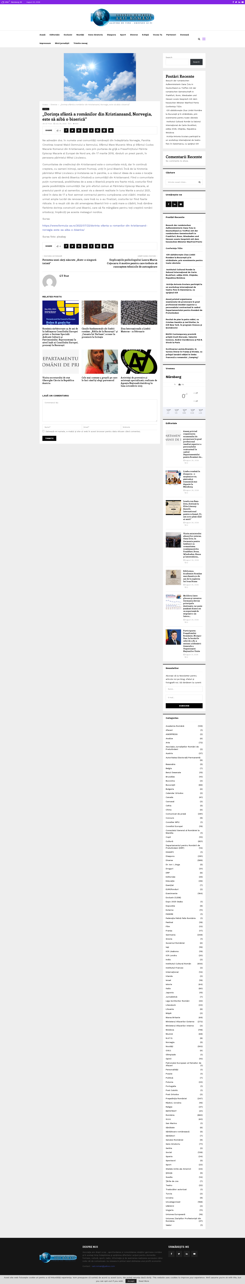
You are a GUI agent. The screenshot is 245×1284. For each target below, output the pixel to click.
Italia (168, 988)
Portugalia (171, 1086)
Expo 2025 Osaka (174, 901)
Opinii (168, 1059)
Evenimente (171, 893)
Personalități (172, 1069)
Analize (169, 738)
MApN (168, 1013)
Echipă (145, 35)
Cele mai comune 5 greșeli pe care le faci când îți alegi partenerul (99, 379)
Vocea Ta (157, 35)
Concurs (170, 818)
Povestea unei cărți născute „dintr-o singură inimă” (69, 261)
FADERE (169, 914)
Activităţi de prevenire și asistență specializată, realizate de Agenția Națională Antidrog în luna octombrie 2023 (139, 381)
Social (169, 1152)
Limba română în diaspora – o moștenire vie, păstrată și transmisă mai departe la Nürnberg (191, 479)
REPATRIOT (171, 1111)
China (168, 810)
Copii (168, 837)
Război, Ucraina (173, 1103)
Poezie (169, 1074)
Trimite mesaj (80, 43)
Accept (131, 1281)
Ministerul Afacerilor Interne (180, 1026)
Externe (169, 910)
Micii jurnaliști (62, 43)
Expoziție (170, 906)
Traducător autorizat (176, 1189)
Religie (169, 1107)
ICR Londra (171, 955)
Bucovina (170, 781)
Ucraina (169, 1198)
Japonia (170, 992)
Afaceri (169, 730)
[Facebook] (171, 1254)
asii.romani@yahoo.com (103, 1266)
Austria (169, 753)
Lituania (170, 1009)
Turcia (169, 1194)
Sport (123, 35)
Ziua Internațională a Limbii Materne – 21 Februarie (135, 330)
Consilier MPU (172, 822)
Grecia (169, 939)
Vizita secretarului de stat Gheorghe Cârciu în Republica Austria (58, 380)
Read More (144, 1281)
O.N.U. (168, 1050)
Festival (169, 922)
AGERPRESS (172, 734)
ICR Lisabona (172, 951)
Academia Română (175, 726)
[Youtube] (194, 1254)
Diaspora (111, 35)
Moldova (170, 1030)
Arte (168, 742)
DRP (168, 873)
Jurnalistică (171, 997)
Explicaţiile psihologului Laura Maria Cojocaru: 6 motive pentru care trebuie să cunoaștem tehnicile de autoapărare (132, 263)
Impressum (45, 43)
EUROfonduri (172, 889)
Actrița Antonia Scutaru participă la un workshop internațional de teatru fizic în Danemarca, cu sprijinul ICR (183, 140)
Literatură (171, 1005)
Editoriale (55, 35)
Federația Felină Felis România (181, 918)
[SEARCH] (200, 182)
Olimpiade (171, 1054)
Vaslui (168, 1225)
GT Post (48, 124)
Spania (169, 1156)
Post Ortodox (172, 1094)
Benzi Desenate (173, 772)
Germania (170, 935)
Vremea (170, 368)
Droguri (169, 868)
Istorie (169, 984)
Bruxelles (170, 777)
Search (169, 57)
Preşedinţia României (176, 1098)
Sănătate (170, 1127)
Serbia (169, 1148)
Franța (169, 931)
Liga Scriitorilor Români (177, 1001)
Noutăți (80, 35)
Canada (169, 797)
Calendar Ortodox (174, 793)
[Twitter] (179, 1254)
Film (168, 926)
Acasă (42, 35)
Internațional (172, 972)
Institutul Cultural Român (178, 964)
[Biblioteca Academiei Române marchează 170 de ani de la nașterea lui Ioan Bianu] (173, 577)
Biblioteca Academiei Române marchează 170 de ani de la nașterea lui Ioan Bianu (192, 576)
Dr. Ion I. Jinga (173, 864)
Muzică (169, 1034)
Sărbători (170, 1136)
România (170, 1115)
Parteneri (171, 35)
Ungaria (169, 1210)
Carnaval (170, 801)
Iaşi (167, 947)
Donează (184, 35)
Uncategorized (173, 1202)
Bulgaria (170, 789)
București (170, 785)
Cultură (169, 841)
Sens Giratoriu (95, 35)
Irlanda (169, 976)
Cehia (168, 805)
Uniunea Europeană (175, 1214)
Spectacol (171, 1160)
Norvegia (170, 1042)
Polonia (169, 1082)
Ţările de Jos (172, 1181)
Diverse (134, 35)
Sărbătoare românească (177, 1131)
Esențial (170, 885)
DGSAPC (170, 852)
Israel (168, 980)
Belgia (169, 768)
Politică (169, 1078)
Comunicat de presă (176, 814)
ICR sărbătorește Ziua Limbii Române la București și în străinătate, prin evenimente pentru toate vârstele (184, 114)
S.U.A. (168, 1119)
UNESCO (170, 1206)
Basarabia (170, 764)
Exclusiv (68, 35)
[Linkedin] (187, 1254)
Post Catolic (172, 1090)
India (168, 959)
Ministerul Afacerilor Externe (180, 1021)
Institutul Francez (174, 968)
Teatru (169, 1185)
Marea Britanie (173, 1017)
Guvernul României (175, 943)
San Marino (171, 1123)
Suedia (169, 1177)
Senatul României (174, 1140)
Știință (169, 1173)
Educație (170, 881)
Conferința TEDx (173, 106)
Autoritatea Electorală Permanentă (183, 757)
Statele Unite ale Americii (178, 1169)
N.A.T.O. (169, 1038)
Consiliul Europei (174, 826)
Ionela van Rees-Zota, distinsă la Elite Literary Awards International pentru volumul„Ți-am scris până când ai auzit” (192, 510)
